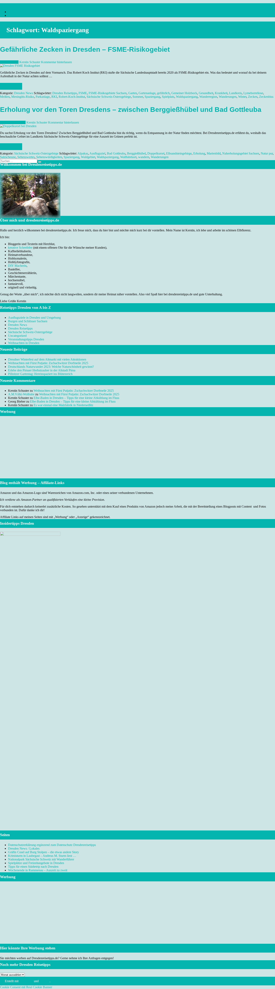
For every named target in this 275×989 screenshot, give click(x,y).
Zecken (252, 96)
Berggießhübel (136, 153)
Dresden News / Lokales (23, 848)
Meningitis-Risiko (22, 96)
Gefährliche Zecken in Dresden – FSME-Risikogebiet (85, 49)
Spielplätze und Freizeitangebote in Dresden (36, 863)
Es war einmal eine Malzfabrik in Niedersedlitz (63, 405)
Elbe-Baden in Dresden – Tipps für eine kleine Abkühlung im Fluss (76, 398)
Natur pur (267, 153)
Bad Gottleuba (116, 153)
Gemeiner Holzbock (184, 93)
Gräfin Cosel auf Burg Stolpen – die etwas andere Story (43, 852)
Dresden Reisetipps (64, 93)
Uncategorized (17, 335)
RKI (54, 96)
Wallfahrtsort (128, 157)
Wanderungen (228, 96)
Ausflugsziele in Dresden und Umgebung (34, 317)
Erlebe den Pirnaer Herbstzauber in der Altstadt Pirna (41, 370)
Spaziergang (152, 96)
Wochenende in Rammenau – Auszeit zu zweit (37, 870)
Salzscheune (8, 157)
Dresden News (23, 93)
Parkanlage (43, 96)
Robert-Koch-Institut (72, 96)
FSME (83, 93)
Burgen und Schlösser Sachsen (27, 321)
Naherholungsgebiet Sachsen (240, 153)
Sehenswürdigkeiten (49, 157)
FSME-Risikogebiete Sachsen (108, 93)
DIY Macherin (17, 265)
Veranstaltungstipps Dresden (26, 339)
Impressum (15, 11)
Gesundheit (206, 93)
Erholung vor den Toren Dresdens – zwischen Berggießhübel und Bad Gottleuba (130, 109)
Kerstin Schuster (29, 62)
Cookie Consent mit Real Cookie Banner (26, 987)
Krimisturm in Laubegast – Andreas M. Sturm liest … (42, 855)
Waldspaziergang (187, 96)
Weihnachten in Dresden (23, 343)
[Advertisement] (137, 452)
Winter (242, 96)
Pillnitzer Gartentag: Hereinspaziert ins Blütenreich (40, 374)
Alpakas (83, 153)
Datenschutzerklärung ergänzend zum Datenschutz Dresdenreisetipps (52, 845)
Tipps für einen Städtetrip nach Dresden (33, 866)
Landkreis (235, 93)
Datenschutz (16, 15)
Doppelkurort (155, 153)
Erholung (199, 153)
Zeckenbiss (266, 96)
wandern (143, 157)
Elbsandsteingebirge (179, 153)
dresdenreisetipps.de (13, 5)
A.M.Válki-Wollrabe (21, 394)
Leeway (44, 981)
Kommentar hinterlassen (56, 62)
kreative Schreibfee (20, 247)
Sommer (137, 96)
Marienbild (214, 153)
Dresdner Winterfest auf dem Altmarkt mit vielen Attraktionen (47, 359)
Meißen (5, 96)
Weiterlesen (11, 86)
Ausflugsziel (97, 153)
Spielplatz (168, 96)
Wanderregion (208, 96)
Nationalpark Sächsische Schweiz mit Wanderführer (41, 859)
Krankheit (221, 93)
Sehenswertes (26, 157)
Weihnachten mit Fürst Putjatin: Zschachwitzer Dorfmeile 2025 (48, 363)
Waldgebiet (88, 157)
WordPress (26, 981)
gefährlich (163, 93)
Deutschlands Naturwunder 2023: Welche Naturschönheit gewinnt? (51, 366)
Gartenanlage (147, 93)
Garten (132, 93)
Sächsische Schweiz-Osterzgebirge (109, 96)
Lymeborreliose (253, 93)
